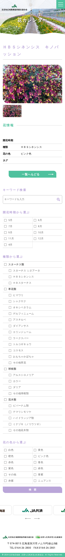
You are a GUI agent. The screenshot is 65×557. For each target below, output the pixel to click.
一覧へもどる (31, 174)
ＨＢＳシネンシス (31, 147)
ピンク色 (26, 153)
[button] (28, 518)
